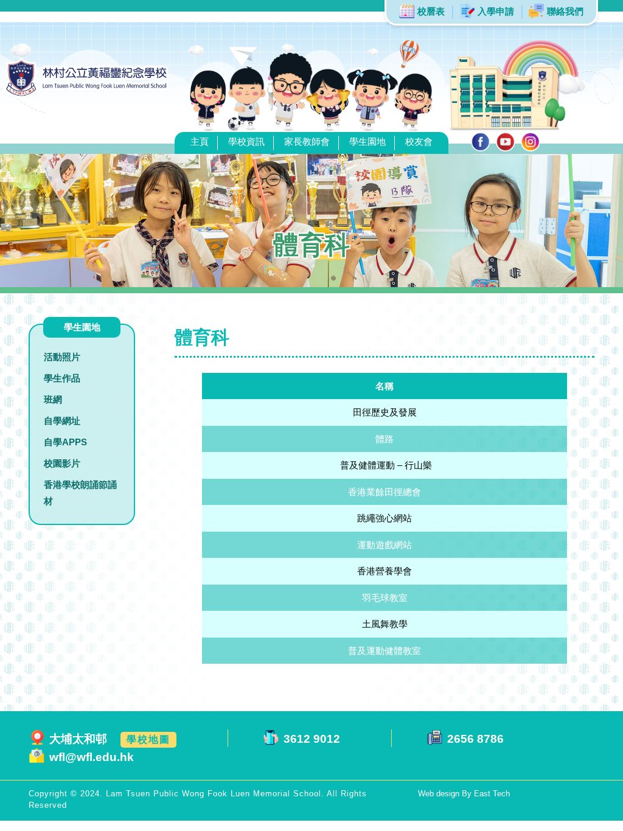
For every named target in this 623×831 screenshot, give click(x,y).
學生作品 (62, 378)
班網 (53, 399)
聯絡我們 (565, 11)
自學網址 (62, 420)
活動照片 (62, 357)
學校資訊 (246, 141)
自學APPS (65, 442)
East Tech (492, 793)
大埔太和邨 (78, 738)
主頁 (199, 141)
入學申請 (496, 11)
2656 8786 (475, 738)
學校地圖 (148, 739)
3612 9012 (312, 738)
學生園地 (367, 141)
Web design (440, 793)
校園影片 (62, 463)
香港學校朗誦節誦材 (80, 492)
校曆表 (431, 11)
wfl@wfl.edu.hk (91, 757)
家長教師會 (307, 141)
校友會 (419, 141)
